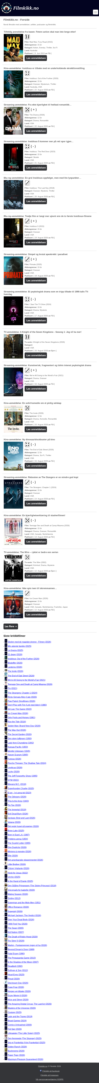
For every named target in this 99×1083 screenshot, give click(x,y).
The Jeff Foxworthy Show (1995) (22, 776)
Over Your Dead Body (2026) (21, 920)
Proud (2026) (14, 979)
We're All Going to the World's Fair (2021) (26, 680)
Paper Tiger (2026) (16, 1055)
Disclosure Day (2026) (18, 983)
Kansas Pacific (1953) (18, 747)
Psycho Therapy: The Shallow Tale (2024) (27, 763)
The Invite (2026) (15, 671)
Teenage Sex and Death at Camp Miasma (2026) (30, 684)
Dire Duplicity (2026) (17, 847)
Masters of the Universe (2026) (22, 1008)
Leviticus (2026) (15, 767)
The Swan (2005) (16, 928)
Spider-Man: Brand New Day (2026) (24, 726)
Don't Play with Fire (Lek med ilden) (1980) (27, 705)
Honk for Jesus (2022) (18, 873)
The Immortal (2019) (17, 810)
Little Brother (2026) (17, 864)
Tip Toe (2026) (14, 805)
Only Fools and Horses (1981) (21, 717)
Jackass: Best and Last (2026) (21, 818)
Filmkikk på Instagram (50, 1075)
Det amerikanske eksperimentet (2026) (25, 860)
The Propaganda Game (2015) (22, 958)
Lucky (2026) (14, 772)
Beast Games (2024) (17, 1021)
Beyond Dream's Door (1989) (21, 949)
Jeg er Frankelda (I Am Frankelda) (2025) (26, 1042)
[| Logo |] (20, 14)
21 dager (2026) (15, 655)
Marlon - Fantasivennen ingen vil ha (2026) (27, 945)
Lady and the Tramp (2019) (20, 1016)
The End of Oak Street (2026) (21, 676)
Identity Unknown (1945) (19, 751)
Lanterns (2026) (15, 667)
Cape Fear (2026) (16, 987)
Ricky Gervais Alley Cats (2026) (22, 697)
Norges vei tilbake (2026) (19, 991)
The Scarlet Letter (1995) (19, 843)
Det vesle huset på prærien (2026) (23, 826)
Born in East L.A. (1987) (19, 835)
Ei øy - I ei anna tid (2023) (19, 793)
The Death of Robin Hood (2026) (23, 937)
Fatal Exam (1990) (16, 954)
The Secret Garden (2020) (20, 734)
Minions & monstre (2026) (19, 851)
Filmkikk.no (42, 1066)
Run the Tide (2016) (17, 722)
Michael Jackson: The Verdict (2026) (24, 915)
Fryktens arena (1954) (18, 839)
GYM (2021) (13, 780)
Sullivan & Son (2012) (18, 970)
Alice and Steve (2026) (18, 1000)
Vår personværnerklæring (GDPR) (49, 1079)
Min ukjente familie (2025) (19, 646)
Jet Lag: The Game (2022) (20, 709)
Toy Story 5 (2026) (16, 941)
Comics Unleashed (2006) (20, 1025)
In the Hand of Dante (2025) (20, 881)
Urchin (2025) (14, 877)
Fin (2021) (12, 688)
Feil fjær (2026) (15, 1029)
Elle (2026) (13, 856)
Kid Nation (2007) (16, 932)
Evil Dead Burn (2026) (18, 814)
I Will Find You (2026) (17, 924)
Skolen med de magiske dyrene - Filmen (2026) (29, 642)
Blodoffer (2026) (15, 663)
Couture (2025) (15, 1012)
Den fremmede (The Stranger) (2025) (25, 1038)
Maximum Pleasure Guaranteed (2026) (25, 1059)
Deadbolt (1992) (15, 966)
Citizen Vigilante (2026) (18, 868)
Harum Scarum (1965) (18, 755)
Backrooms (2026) (16, 1051)
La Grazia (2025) (15, 650)
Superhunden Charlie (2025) (21, 788)
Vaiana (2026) (14, 822)
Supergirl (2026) (15, 911)
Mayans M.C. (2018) (17, 784)
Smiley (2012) (14, 898)
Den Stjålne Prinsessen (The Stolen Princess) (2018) (32, 886)
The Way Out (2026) (17, 730)
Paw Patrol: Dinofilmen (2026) (21, 701)
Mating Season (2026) (18, 894)
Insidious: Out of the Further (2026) (23, 659)
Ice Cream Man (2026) (18, 713)
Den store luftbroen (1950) (20, 739)
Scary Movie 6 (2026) (17, 995)
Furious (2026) (14, 759)
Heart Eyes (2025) (16, 975)
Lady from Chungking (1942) (21, 743)
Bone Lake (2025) (16, 831)
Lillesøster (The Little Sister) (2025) (24, 1033)
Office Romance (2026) (18, 907)
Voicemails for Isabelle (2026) (21, 890)
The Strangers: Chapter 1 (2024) (22, 693)
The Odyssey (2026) (17, 797)
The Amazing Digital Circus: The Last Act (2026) (30, 1004)
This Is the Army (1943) (18, 801)
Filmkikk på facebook (51, 1071)
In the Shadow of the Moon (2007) (23, 962)
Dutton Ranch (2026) (17, 1047)
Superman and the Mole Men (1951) (24, 903)
